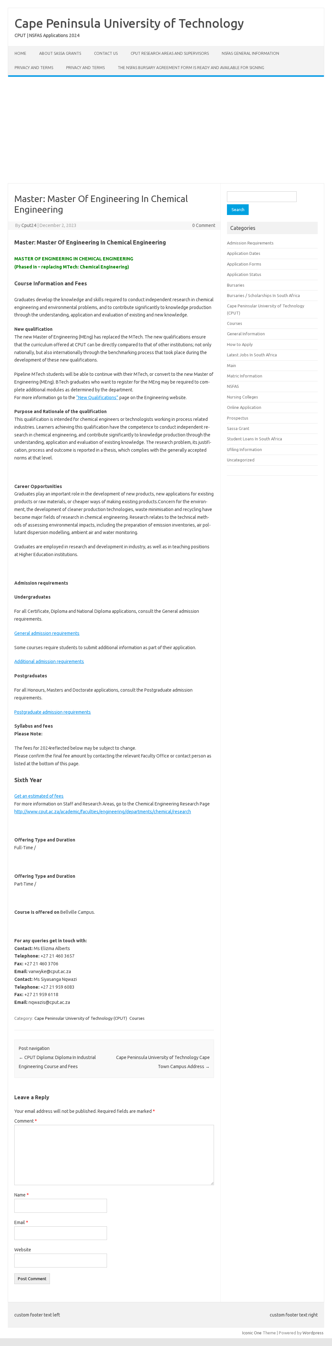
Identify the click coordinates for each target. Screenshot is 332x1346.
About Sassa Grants (60, 53)
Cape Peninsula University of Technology (129, 23)
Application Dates (243, 253)
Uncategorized (241, 460)
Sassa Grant (238, 428)
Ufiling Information (244, 449)
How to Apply (240, 344)
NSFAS (233, 386)
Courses (137, 1018)
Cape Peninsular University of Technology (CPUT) (80, 1018)
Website (22, 1249)
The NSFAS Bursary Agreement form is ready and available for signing (191, 68)
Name (21, 1194)
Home (20, 53)
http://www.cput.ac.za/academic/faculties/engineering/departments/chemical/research (102, 811)
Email (21, 1222)
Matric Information (244, 376)
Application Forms (244, 264)
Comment (25, 1121)
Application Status (244, 274)
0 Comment (203, 225)
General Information (246, 333)
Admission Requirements (250, 243)
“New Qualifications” (97, 397)
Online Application (244, 407)
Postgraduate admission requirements (52, 712)
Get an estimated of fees (39, 796)
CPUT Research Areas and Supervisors (170, 53)
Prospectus (237, 418)
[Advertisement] (166, 130)
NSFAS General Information (250, 53)
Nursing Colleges (242, 397)
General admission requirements (46, 633)
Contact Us (106, 53)
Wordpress (313, 1332)
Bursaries (235, 285)
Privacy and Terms (34, 68)
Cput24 (28, 225)
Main (231, 365)
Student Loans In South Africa (254, 438)
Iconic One (252, 1332)
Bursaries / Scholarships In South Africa (263, 295)
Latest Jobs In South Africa (252, 354)
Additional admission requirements (49, 661)
